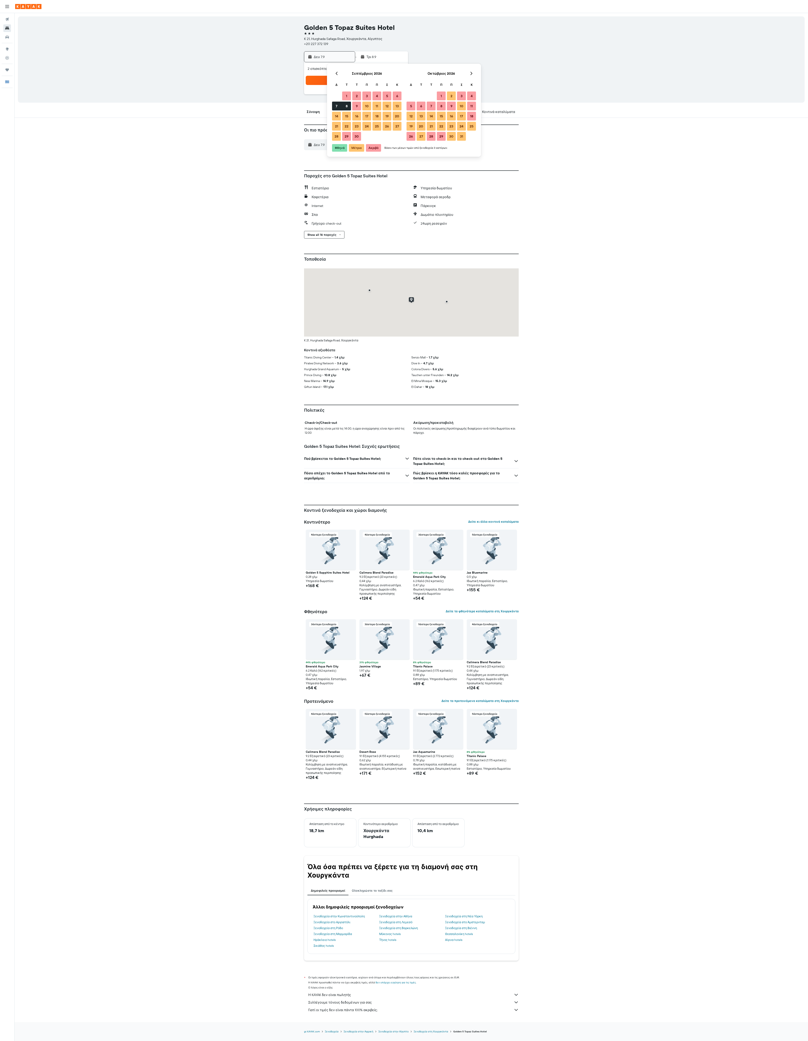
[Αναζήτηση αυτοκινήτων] (7, 37)
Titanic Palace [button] (423, 666)
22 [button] (346, 126)
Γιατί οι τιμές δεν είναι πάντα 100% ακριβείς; (342, 1010)
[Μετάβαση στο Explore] (7, 49)
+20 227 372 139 (316, 44)
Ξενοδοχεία (332, 1031)
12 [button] (387, 106)
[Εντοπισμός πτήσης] (7, 58)
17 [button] (366, 116)
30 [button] (357, 136)
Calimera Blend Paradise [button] (376, 572)
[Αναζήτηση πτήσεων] (7, 19)
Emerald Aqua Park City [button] (429, 577)
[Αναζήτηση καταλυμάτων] (7, 28)
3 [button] (367, 96)
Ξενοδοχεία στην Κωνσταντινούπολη (339, 916)
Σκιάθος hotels (324, 946)
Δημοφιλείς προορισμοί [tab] (328, 890)
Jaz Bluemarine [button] (477, 572)
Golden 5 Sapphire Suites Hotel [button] (328, 572)
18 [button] (377, 116)
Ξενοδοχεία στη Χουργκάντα (431, 1031)
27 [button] (397, 126)
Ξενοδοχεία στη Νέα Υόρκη (464, 916)
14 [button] (336, 116)
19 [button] (387, 116)
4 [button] (377, 96)
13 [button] (397, 106)
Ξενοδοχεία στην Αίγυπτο (393, 1031)
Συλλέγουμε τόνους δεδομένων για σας (340, 1002)
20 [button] (397, 116)
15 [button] (346, 116)
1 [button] (346, 96)
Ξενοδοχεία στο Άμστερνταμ (465, 922)
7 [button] (336, 106)
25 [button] (377, 126)
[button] (7, 6)
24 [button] (367, 126)
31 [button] (461, 136)
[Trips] (7, 70)
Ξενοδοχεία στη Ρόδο (328, 928)
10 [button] (367, 106)
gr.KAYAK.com (312, 1031)
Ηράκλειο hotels (325, 940)
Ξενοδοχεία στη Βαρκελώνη (398, 928)
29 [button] (346, 136)
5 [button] (387, 96)
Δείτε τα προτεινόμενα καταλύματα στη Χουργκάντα (480, 701)
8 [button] (347, 106)
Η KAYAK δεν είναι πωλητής (329, 995)
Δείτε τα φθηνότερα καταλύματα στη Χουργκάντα (482, 611)
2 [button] (357, 96)
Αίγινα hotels (453, 940)
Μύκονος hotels (390, 934)
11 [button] (377, 106)
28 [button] (336, 136)
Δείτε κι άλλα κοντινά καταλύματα (493, 522)
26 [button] (387, 126)
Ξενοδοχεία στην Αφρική (358, 1031)
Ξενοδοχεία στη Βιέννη (461, 928)
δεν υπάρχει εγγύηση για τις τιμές (396, 982)
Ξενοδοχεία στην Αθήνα (395, 916)
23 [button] (357, 126)
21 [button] (336, 126)
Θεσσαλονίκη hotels (459, 934)
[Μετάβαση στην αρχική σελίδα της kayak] (28, 6)
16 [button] (356, 116)
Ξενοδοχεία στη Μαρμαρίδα (333, 934)
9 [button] (357, 106)
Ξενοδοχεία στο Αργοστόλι (332, 922)
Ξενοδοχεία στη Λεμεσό (395, 922)
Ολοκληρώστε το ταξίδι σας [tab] (372, 890)
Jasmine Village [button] (370, 666)
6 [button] (397, 96)
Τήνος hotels (387, 940)
